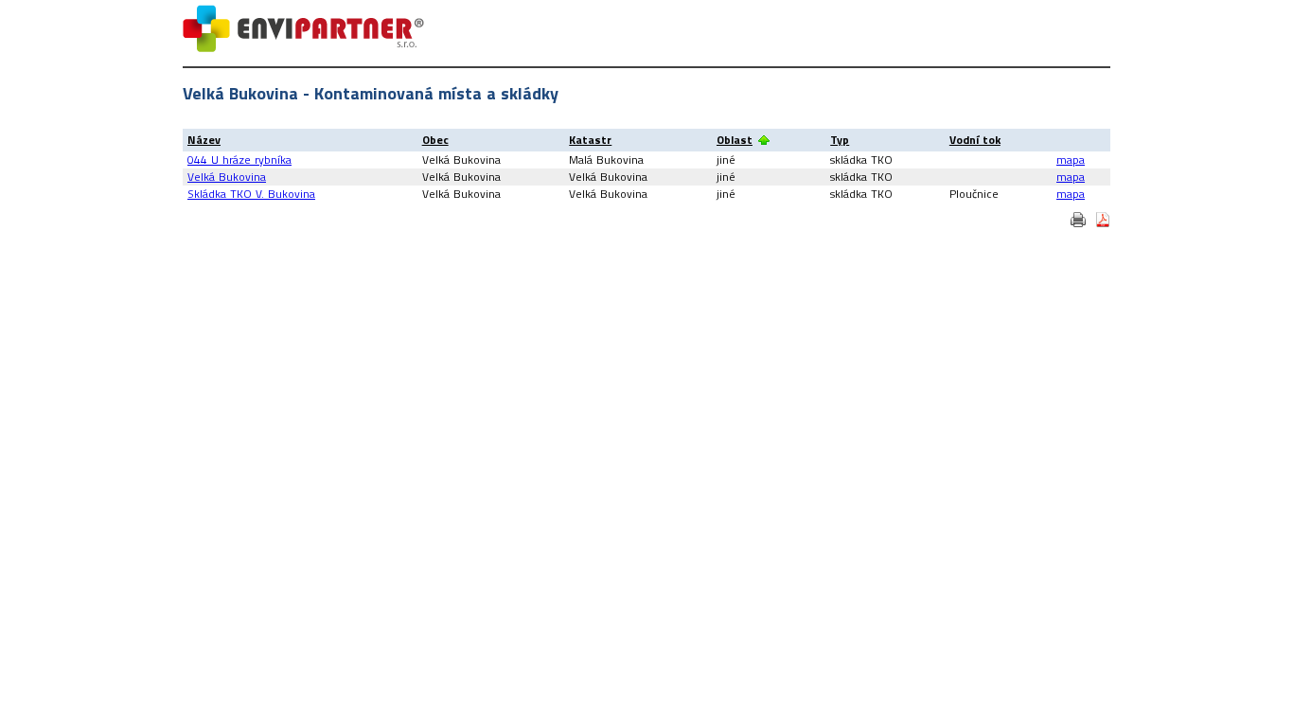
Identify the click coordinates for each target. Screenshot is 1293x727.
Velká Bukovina (226, 177)
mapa (1070, 159)
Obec (435, 140)
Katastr (590, 140)
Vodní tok (975, 140)
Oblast (735, 140)
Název (204, 140)
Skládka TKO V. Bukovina (251, 194)
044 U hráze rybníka (239, 159)
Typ (839, 140)
